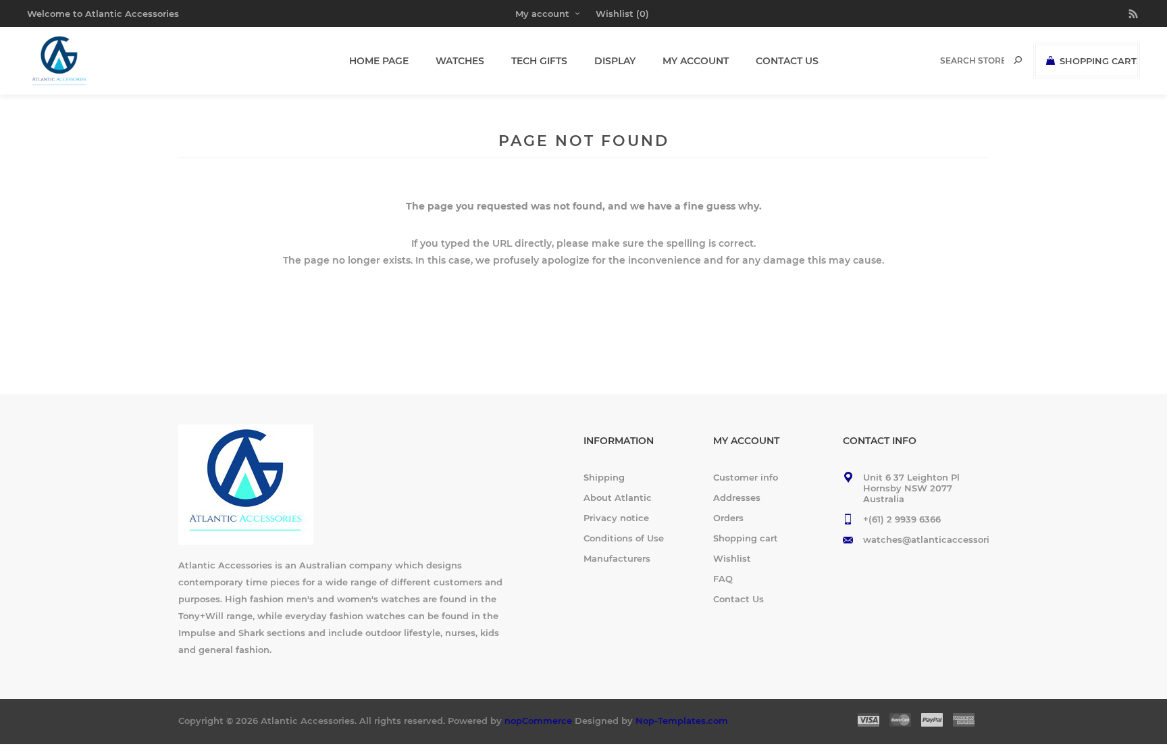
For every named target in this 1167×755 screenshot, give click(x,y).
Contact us (787, 61)
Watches (460, 61)
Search (1017, 60)
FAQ (723, 578)
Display (615, 61)
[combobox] (972, 60)
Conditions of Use (624, 538)
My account (542, 13)
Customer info (745, 477)
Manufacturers (617, 558)
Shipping (604, 477)
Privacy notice (616, 517)
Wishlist (732, 558)
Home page (379, 61)
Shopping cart (745, 538)
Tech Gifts (539, 61)
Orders (728, 517)
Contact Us (738, 598)
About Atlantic (618, 497)
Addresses (736, 497)
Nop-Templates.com (682, 720)
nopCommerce (538, 720)
